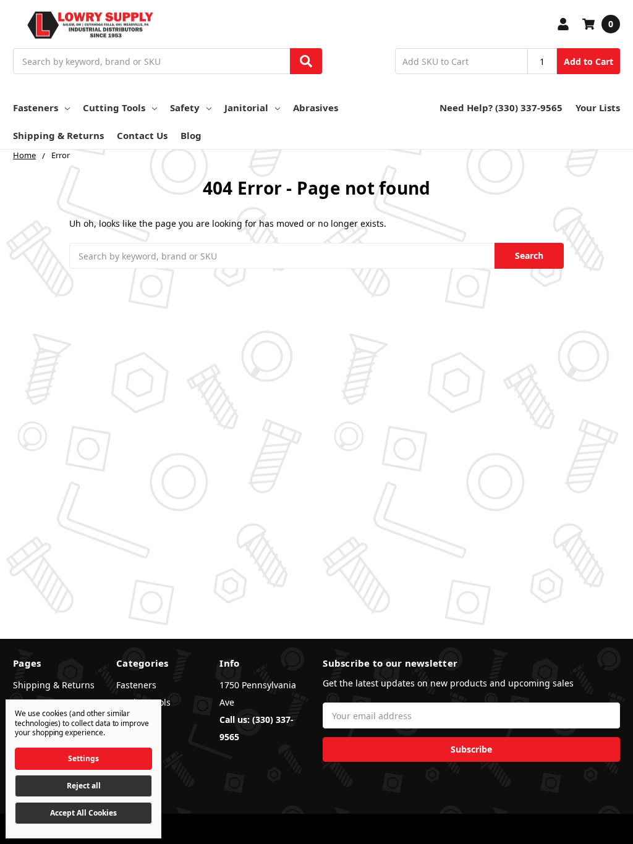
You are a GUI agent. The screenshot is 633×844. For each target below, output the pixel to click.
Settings (83, 758)
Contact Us (142, 135)
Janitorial (246, 107)
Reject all (84, 785)
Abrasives (315, 107)
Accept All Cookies (83, 813)
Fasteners (35, 107)
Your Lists (598, 107)
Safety (185, 107)
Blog (191, 135)
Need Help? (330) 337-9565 (501, 107)
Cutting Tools (114, 107)
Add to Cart (588, 61)
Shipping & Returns (58, 135)
